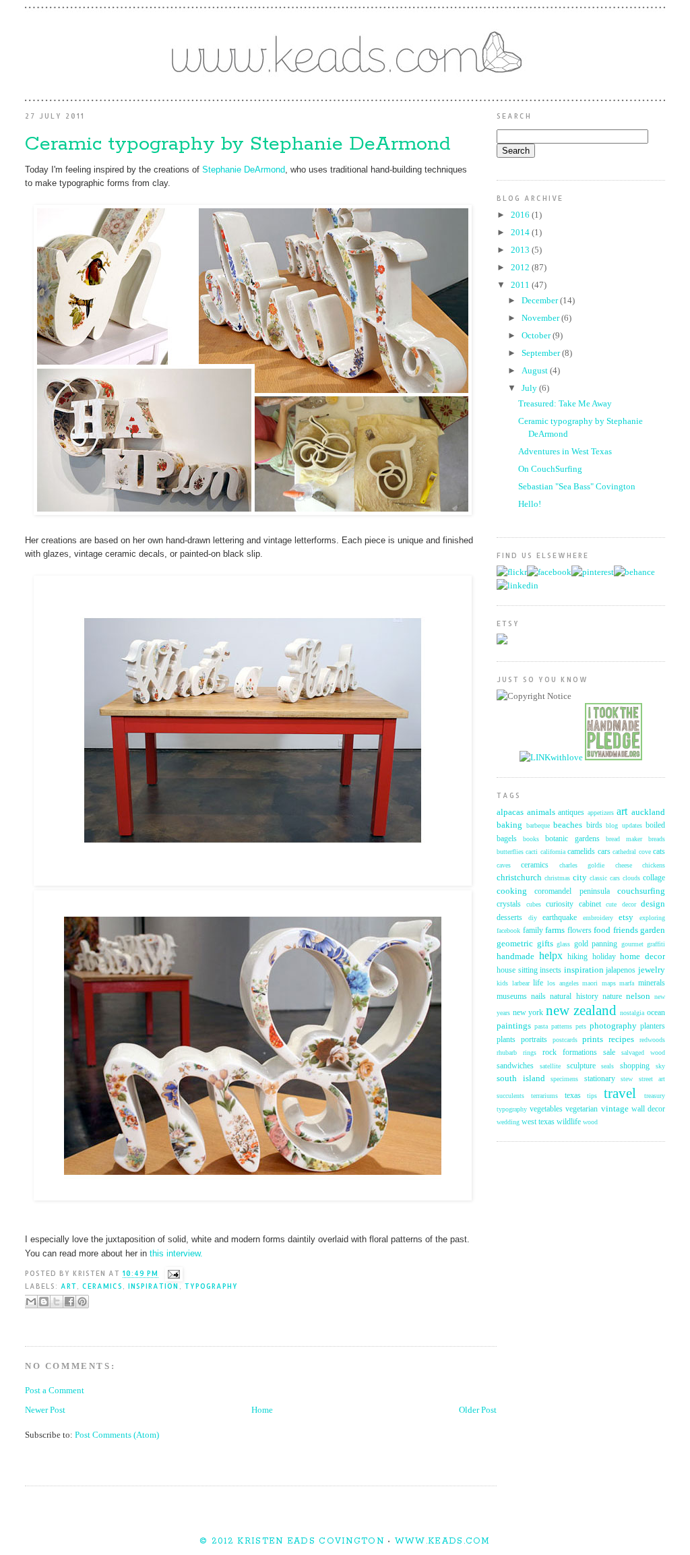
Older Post (478, 1410)
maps (609, 983)
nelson (638, 996)
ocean (656, 1012)
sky (660, 1066)
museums (512, 996)
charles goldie (581, 865)
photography (613, 1025)
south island (521, 1078)
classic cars (605, 878)
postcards (565, 1039)
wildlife (569, 1122)
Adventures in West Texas (565, 451)
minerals (651, 983)
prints (592, 1039)
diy (532, 917)
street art (652, 1079)
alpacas (510, 812)
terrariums (544, 1095)
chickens (653, 865)
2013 (521, 250)
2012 (521, 267)
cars (604, 851)
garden (652, 930)
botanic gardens (572, 838)
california (552, 851)
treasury (654, 1095)
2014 (521, 232)
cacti (532, 851)
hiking (577, 956)
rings (529, 1052)
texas (573, 1095)
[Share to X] (56, 1301)
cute (611, 904)
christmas (557, 878)
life (538, 983)
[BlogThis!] (44, 1301)
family (533, 930)
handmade (515, 956)
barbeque (538, 825)
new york (528, 1012)
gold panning (596, 944)
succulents (510, 1095)
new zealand (581, 1010)
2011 (521, 285)
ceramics (102, 1286)
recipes (621, 1039)
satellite (550, 1066)
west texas (538, 1122)
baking (509, 825)
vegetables (546, 1109)
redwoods (652, 1039)
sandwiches (515, 1066)
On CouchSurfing (550, 469)
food (602, 930)
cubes (533, 904)
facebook (508, 930)
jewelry (651, 970)
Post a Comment (54, 1390)
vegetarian (581, 1109)
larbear (521, 983)
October (537, 335)
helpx (551, 955)
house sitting (517, 970)
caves (504, 865)
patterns (561, 1026)
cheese (623, 865)
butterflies (510, 851)
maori (590, 983)
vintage (615, 1108)
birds (594, 825)
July (530, 388)
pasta (541, 1026)
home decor (642, 956)
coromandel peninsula (571, 891)
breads (656, 839)
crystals (509, 904)
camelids (581, 851)
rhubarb (507, 1052)
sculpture (581, 1066)
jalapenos (620, 970)
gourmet (632, 944)
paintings (514, 1025)
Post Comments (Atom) (117, 1435)
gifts (545, 943)
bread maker (624, 839)
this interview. (176, 1253)
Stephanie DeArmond (243, 169)
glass (563, 944)
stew (627, 1079)
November (541, 318)
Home (262, 1410)
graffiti (656, 944)
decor (629, 904)
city (580, 877)
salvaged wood (643, 1052)
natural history (574, 996)
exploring (652, 917)
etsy (626, 917)
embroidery (598, 917)
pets (580, 1026)
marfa (626, 983)
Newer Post (45, 1410)
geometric (515, 943)
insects (550, 970)
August (536, 370)
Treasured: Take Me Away (565, 403)
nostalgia (632, 1012)
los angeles (563, 983)
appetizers (601, 812)
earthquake (559, 917)
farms (555, 930)
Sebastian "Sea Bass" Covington (576, 486)
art (69, 1286)
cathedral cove (631, 851)
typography (211, 1286)
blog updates (624, 825)
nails (538, 996)
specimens (564, 1079)
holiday (604, 956)
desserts (509, 917)
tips (592, 1095)
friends (625, 930)
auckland (648, 812)
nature (612, 996)
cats (659, 851)
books (531, 839)
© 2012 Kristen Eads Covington (291, 1541)
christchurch (519, 877)
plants (506, 1039)
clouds (631, 878)
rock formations (569, 1052)
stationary (599, 1078)
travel (620, 1093)
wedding (508, 1122)
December (541, 300)
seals (607, 1066)
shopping (635, 1066)
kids (502, 983)
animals (541, 812)
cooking (512, 891)
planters (652, 1026)
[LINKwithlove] (551, 757)
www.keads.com (441, 1541)
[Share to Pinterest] (82, 1301)
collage (654, 878)
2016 (521, 215)
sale (609, 1052)
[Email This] (31, 1301)
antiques (571, 812)
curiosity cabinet (573, 904)
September (542, 353)
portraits (534, 1039)
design (653, 903)
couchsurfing (641, 891)
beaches (567, 825)
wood (590, 1122)
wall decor (648, 1109)
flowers (579, 930)
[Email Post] (171, 1274)
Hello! (529, 504)
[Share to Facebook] (69, 1301)
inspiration (153, 1286)
